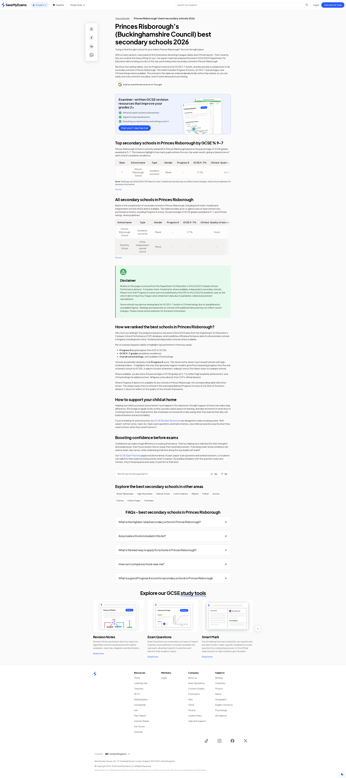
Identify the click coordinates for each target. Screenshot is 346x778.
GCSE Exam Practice (129, 455)
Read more (98, 653)
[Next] (258, 628)
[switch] (342, 774)
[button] (173, 522)
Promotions (194, 694)
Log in (164, 677)
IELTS (137, 694)
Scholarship (140, 704)
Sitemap (138, 731)
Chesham (149, 500)
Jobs (190, 699)
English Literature (224, 704)
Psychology (221, 710)
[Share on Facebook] (91, 37)
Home (137, 677)
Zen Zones (139, 726)
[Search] (307, 5)
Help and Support (197, 721)
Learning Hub (140, 683)
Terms (191, 704)
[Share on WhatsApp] (91, 55)
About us (192, 677)
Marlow (195, 493)
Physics (219, 688)
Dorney (120, 500)
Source (118, 189)
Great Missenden (125, 493)
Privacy (191, 710)
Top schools (122, 18)
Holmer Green (163, 493)
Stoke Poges (134, 500)
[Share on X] (91, 29)
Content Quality (196, 688)
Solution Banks (141, 721)
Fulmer (205, 493)
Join (136, 710)
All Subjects (221, 715)
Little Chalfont (180, 493)
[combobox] (242, 5)
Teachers (138, 688)
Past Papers (140, 715)
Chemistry (220, 683)
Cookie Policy (195, 715)
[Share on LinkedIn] (91, 46)
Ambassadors (141, 699)
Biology (219, 677)
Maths (218, 694)
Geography (221, 699)
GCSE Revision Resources (167, 420)
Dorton (216, 493)
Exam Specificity (196, 683)
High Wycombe (144, 493)
